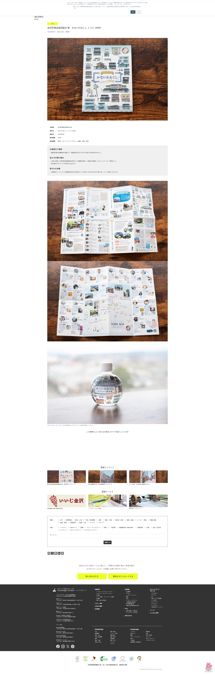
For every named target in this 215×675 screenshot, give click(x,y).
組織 (127, 596)
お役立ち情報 (98, 606)
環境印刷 (140, 527)
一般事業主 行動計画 (130, 602)
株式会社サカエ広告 (60, 631)
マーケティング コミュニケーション (104, 591)
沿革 (127, 598)
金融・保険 (63, 522)
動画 (81, 527)
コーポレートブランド (131, 595)
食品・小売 (82, 522)
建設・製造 (130, 520)
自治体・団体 (119, 520)
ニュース (152, 610)
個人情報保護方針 (130, 603)
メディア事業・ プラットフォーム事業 (105, 596)
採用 (105, 527)
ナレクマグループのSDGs (132, 612)
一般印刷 (113, 527)
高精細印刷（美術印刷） (126, 527)
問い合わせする (91, 576)
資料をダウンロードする (123, 576)
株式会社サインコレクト (61, 640)
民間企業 (73, 522)
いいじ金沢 (153, 600)
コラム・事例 (98, 603)
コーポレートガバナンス (131, 600)
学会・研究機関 (90, 520)
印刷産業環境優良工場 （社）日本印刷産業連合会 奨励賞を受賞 (107, 665)
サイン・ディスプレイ (93, 527)
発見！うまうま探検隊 (156, 598)
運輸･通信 (153, 520)
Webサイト (73, 527)
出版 (147, 527)
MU (152, 596)
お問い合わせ (128, 615)
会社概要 (128, 591)
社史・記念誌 (157, 527)
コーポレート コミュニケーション (104, 593)
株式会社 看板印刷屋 (61, 635)
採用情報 (97, 609)
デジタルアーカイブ (90, 530)
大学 (61, 520)
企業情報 (127, 589)
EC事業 (98, 598)
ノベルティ (63, 527)
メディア (101, 522)
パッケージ (63, 530)
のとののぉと (154, 593)
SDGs (126, 608)
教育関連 (69, 520)
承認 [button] (133, 12)
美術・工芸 (78, 520)
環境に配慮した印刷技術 (131, 610)
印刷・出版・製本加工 (101, 600)
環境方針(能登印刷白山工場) (132, 605)
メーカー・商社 (142, 520)
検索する (107, 542)
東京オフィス (59, 599)
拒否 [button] (139, 12)
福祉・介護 (108, 520)
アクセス (128, 593)
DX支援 (98, 595)
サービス (92, 522)
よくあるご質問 (154, 613)
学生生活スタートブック (157, 607)
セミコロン (153, 595)
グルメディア (154, 603)
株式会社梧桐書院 (60, 627)
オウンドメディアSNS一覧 (154, 590)
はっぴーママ (154, 601)
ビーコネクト (154, 605)
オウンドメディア (75, 530)
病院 (99, 520)
